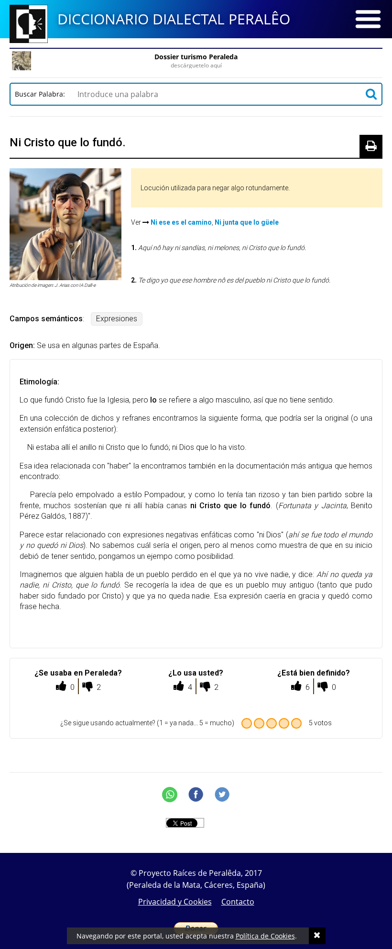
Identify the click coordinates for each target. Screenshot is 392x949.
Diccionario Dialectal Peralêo (173, 19)
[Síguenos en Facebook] (196, 794)
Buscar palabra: (42, 93)
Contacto (237, 901)
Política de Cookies (265, 935)
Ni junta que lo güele (247, 222)
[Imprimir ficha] (370, 146)
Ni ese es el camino (181, 222)
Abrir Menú (368, 19)
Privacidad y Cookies (175, 901)
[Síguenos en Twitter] (222, 794)
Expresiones (116, 318)
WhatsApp (169, 794)
